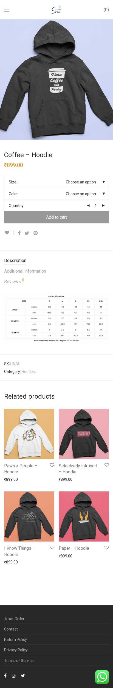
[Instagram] (14, 675)
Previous (5, 79)
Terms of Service (19, 660)
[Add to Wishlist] (9, 233)
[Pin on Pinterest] (35, 233)
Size (12, 182)
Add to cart (56, 217)
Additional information (25, 271)
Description (15, 260)
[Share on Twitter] (27, 233)
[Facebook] (5, 675)
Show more (11, 479)
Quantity (16, 205)
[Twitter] (23, 675)
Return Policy (15, 639)
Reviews (14, 281)
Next (108, 79)
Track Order (14, 619)
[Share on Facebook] (19, 233)
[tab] (56, 260)
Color (13, 194)
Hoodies (29, 371)
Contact (11, 629)
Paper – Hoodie (74, 548)
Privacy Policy (16, 650)
